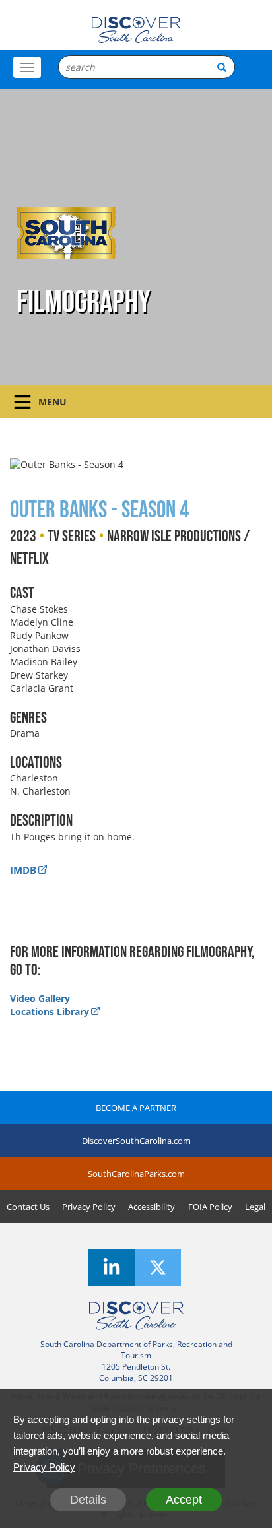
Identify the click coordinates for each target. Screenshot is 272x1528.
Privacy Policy (89, 1206)
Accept (184, 1499)
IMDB (23, 870)
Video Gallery (40, 998)
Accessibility (151, 1206)
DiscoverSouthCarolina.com (136, 1140)
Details (88, 1499)
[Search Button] (222, 67)
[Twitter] (158, 1267)
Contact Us (28, 1206)
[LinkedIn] (111, 1267)
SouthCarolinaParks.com (136, 1173)
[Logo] (135, 29)
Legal (255, 1206)
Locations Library (49, 1011)
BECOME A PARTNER (136, 1107)
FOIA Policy (210, 1206)
